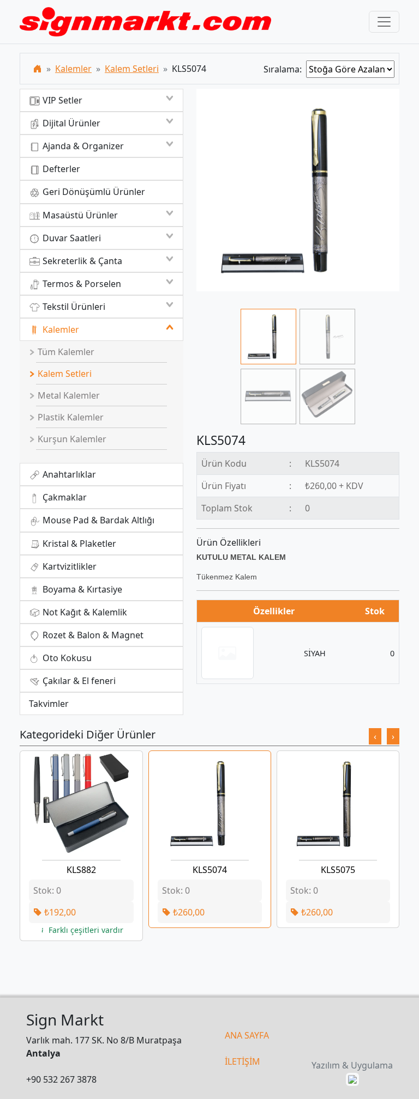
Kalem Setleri (132, 69)
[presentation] (375, 736)
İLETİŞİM (242, 1061)
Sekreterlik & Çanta (81, 261)
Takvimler (49, 704)
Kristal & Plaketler (78, 544)
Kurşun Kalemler (70, 439)
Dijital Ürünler (70, 123)
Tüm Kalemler (64, 352)
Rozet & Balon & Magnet (91, 635)
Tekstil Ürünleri (72, 307)
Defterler (60, 169)
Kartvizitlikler (68, 566)
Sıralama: (285, 69)
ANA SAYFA (247, 1035)
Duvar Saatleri (70, 238)
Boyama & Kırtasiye (81, 589)
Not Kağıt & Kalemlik (83, 612)
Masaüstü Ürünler (79, 215)
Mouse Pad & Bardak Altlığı (97, 520)
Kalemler (73, 69)
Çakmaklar (63, 497)
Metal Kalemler (67, 395)
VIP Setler (61, 100)
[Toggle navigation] (384, 22)
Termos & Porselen (80, 284)
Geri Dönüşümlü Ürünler (92, 192)
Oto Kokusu (66, 658)
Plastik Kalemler (69, 417)
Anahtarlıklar (68, 474)
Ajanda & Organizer (82, 146)
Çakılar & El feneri (78, 681)
